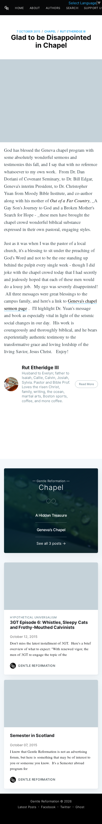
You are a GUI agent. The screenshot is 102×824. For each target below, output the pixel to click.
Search (72, 8)
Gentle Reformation (44, 801)
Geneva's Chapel (51, 529)
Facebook (48, 807)
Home (19, 8)
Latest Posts (27, 807)
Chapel (50, 31)
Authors (53, 8)
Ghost (79, 807)
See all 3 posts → (51, 543)
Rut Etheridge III (72, 31)
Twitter (65, 807)
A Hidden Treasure (51, 515)
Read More (86, 384)
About (35, 8)
